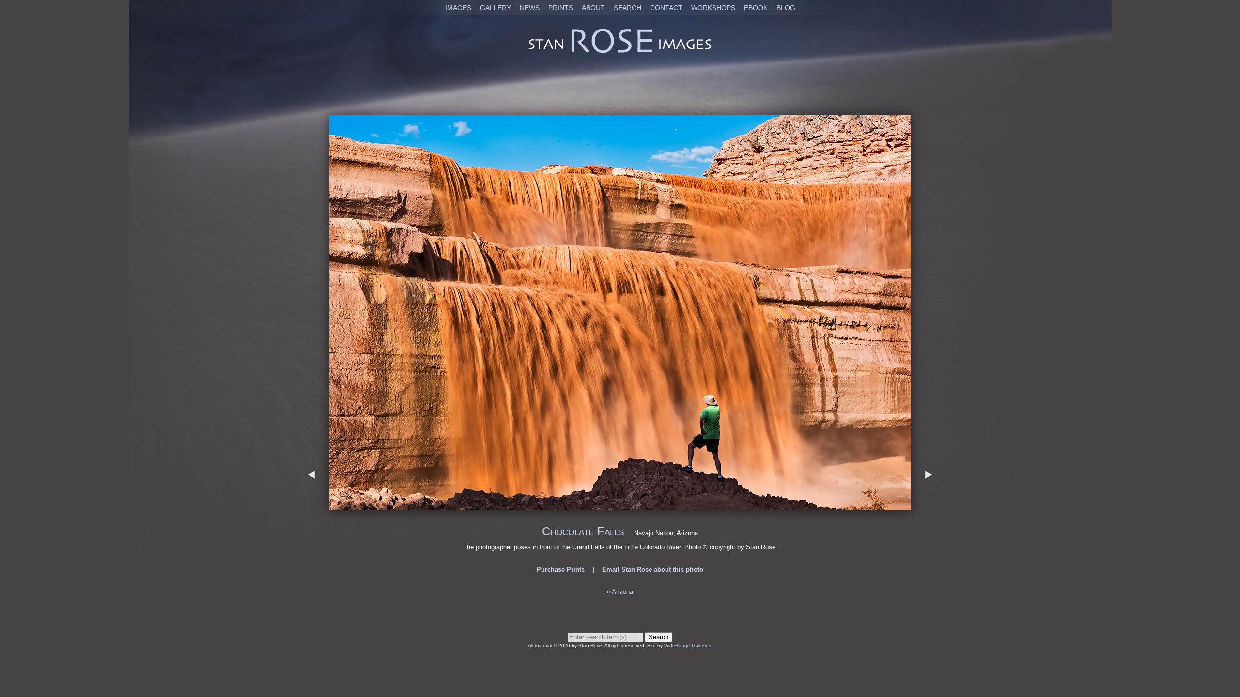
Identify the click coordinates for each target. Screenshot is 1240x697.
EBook (756, 8)
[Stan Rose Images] (620, 52)
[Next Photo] (620, 505)
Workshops (713, 8)
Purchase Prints (561, 569)
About (593, 8)
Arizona (622, 591)
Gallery (495, 8)
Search (627, 8)
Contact (666, 8)
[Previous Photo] (311, 505)
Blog (785, 8)
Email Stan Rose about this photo (652, 569)
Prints (560, 8)
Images (458, 8)
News (530, 8)
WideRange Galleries (687, 645)
